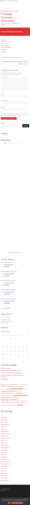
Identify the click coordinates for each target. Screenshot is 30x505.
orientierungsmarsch (6, 401)
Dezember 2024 (5, 433)
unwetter (23, 402)
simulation (7, 402)
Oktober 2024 (4, 436)
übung (20, 405)
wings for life (7, 405)
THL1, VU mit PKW (5, 317)
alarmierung (3, 384)
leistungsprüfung (14, 399)
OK (9, 502)
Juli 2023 (3, 452)
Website (3, 107)
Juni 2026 (3, 417)
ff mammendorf (5, 391)
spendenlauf (12, 402)
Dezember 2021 (5, 480)
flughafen (19, 391)
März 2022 (3, 475)
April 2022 (3, 473)
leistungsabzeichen (5, 399)
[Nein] (28, 501)
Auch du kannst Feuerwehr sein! (15, 252)
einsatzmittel (12, 386)
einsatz (8, 386)
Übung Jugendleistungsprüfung (8, 280)
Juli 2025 (3, 426)
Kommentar (4, 77)
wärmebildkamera (13, 405)
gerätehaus (13, 393)
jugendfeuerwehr (21, 395)
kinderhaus (7, 397)
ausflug (12, 384)
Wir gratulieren (4, 379)
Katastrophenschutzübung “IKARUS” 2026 (11, 370)
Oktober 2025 (4, 422)
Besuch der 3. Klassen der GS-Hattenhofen (11, 372)
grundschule (19, 393)
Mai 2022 (3, 471)
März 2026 (3, 419)
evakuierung (22, 386)
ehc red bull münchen (22, 384)
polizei (16, 401)
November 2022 (5, 459)
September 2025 (5, 424)
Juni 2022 (3, 468)
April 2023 (3, 457)
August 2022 (4, 466)
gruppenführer (3, 395)
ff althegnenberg (7, 389)
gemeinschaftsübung (6, 393)
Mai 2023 (3, 454)
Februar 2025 (4, 431)
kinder (2, 397)
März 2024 (3, 443)
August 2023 (4, 450)
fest (25, 386)
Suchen (3, 123)
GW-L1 (8, 395)
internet (12, 395)
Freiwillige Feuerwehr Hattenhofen (7, 17)
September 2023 (5, 447)
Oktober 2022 (4, 461)
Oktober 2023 (4, 445)
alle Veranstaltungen (5, 308)
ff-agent (2, 389)
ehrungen (3, 386)
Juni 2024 (3, 440)
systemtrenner (17, 402)
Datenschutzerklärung (5, 489)
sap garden (3, 402)
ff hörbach (26, 389)
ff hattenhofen (17, 388)
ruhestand (21, 401)
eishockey (17, 386)
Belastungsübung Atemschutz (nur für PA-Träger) (14, 61)
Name (3, 94)
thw (21, 402)
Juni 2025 (3, 429)
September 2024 (5, 438)
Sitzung (4, 52)
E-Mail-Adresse (5, 100)
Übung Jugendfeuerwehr (7, 262)
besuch (16, 384)
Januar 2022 (4, 478)
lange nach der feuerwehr (14, 397)
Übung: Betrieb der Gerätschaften (9, 271)
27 (3, 339)
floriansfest (13, 391)
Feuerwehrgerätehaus (6, 47)
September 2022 (5, 464)
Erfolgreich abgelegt (5, 368)
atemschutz (8, 384)
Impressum (3, 490)
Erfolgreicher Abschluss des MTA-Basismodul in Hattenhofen (12, 376)
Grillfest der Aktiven (23, 64)
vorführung (3, 405)
